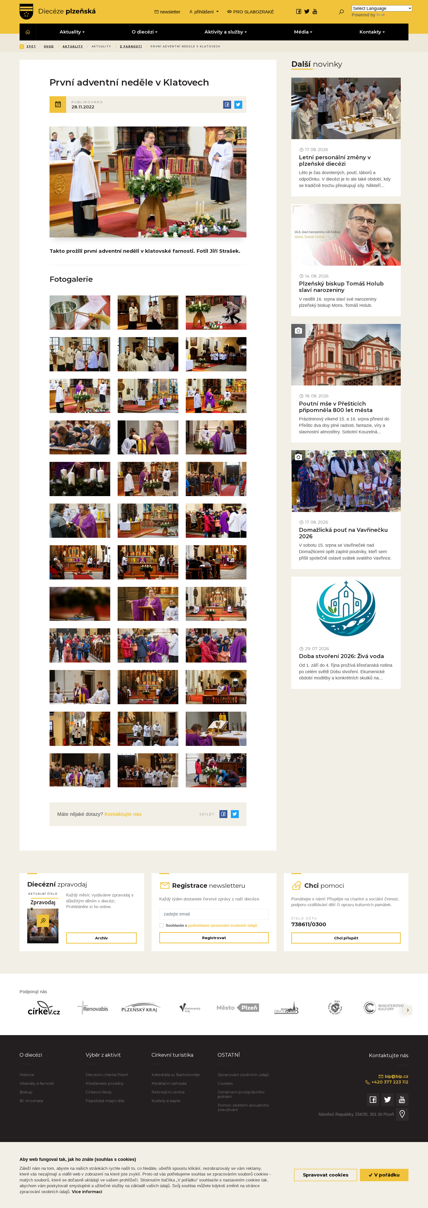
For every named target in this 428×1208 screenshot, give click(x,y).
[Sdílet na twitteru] (238, 105)
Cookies (225, 1083)
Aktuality (73, 46)
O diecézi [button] (143, 32)
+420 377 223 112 (389, 1082)
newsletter (169, 11)
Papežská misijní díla (105, 1100)
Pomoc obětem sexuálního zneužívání (243, 1107)
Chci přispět (346, 938)
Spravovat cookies (325, 1175)
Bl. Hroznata (31, 1100)
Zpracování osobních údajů (243, 1074)
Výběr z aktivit (103, 1055)
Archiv (101, 938)
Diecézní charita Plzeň (107, 1074)
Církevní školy (99, 1092)
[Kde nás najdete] (402, 1114)
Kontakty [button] (370, 32)
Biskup (26, 1092)
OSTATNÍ (229, 1055)
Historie (27, 1074)
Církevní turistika (172, 1055)
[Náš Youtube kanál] (315, 11)
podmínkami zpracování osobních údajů (222, 925)
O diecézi (31, 1055)
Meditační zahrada (169, 1083)
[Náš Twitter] (306, 11)
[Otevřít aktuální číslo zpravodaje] (43, 921)
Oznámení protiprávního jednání (241, 1094)
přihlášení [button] (204, 11)
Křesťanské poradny (105, 1083)
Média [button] (301, 32)
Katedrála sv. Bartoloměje (176, 1074)
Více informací (87, 1191)
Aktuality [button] (70, 32)
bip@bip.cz (396, 1076)
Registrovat (214, 937)
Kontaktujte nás (122, 814)
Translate (395, 14)
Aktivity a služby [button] (224, 32)
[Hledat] (341, 11)
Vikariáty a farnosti (37, 1083)
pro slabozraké (253, 11)
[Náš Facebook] (298, 11)
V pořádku (386, 1175)
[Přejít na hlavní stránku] (57, 11)
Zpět (31, 46)
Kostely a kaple (166, 1100)
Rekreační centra (168, 1092)
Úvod (49, 46)
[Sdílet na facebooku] (227, 105)
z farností (131, 46)
